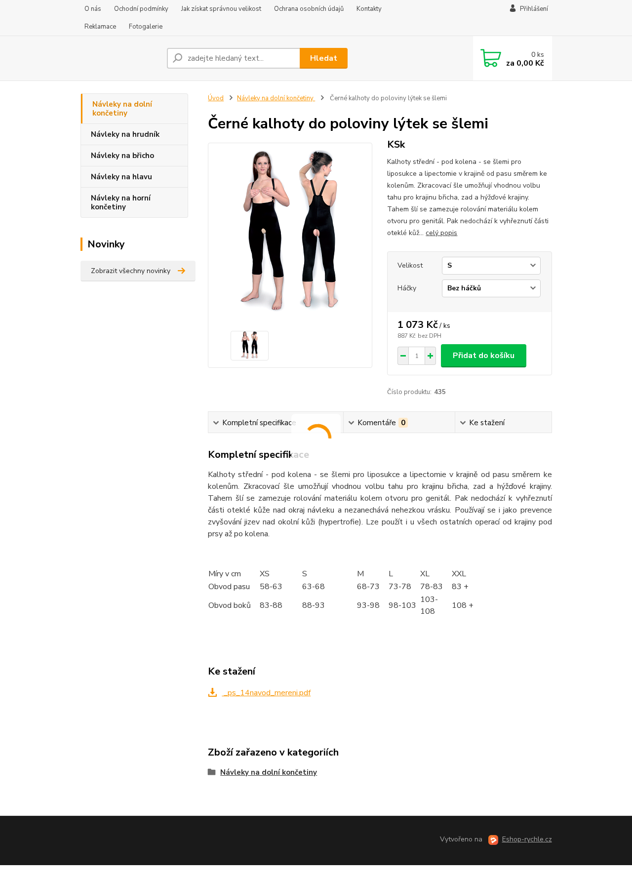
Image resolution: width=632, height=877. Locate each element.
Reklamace (100, 26)
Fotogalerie (145, 26)
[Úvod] (119, 58)
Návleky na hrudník (125, 134)
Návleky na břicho (122, 155)
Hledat (323, 58)
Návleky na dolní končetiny (122, 108)
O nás (92, 8)
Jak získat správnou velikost (221, 8)
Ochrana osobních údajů (309, 8)
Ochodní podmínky (141, 8)
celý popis (441, 233)
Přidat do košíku (483, 355)
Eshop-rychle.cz (527, 839)
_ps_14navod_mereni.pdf (266, 692)
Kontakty (369, 8)
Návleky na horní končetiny (121, 202)
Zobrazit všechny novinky (130, 271)
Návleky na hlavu (121, 177)
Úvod (216, 98)
